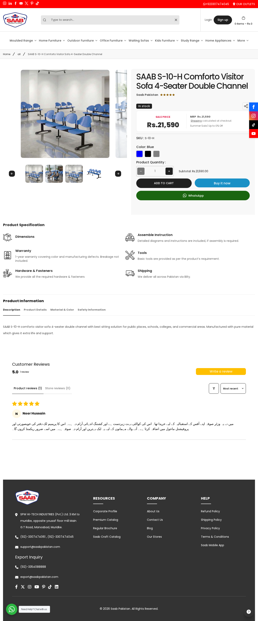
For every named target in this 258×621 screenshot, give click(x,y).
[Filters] (214, 388)
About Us (153, 511)
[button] (34, 174)
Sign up (222, 20)
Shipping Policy (211, 520)
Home (6, 54)
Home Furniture (50, 41)
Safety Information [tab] (92, 310)
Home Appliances (218, 41)
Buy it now (222, 183)
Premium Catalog (105, 520)
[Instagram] (253, 115)
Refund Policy (210, 511)
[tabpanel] (129, 330)
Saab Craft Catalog (107, 537)
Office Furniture (111, 41)
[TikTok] (253, 124)
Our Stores (154, 537)
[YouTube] (253, 133)
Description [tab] (11, 310)
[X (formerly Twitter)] (23, 587)
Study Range (190, 41)
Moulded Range (21, 41)
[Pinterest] (43, 587)
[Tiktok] (50, 587)
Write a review (221, 371)
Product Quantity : (151, 162)
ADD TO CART (164, 183)
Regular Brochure (105, 528)
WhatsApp (195, 196)
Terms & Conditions (215, 537)
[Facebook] (253, 106)
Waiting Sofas (139, 41)
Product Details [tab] (35, 310)
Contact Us (155, 520)
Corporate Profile (105, 511)
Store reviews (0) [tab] (57, 388)
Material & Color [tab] (62, 310)
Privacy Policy (210, 528)
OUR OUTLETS (245, 4)
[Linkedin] (56, 587)
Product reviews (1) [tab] (28, 388)
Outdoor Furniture (80, 41)
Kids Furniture (165, 41)
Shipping (196, 120)
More (241, 41)
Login (208, 20)
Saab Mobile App (212, 545)
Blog (150, 528)
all (19, 54)
